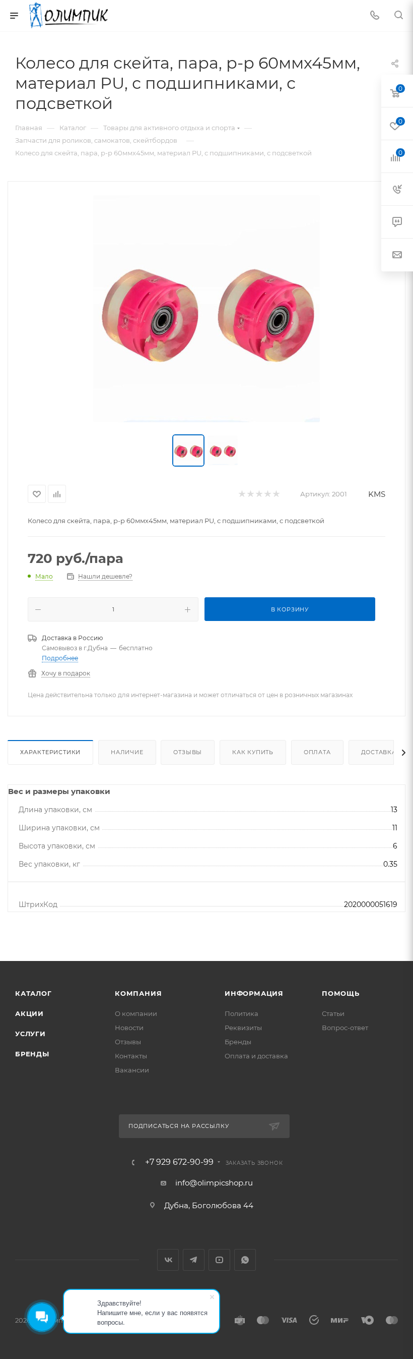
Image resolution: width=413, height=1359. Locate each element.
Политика (241, 1013)
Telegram (193, 1260)
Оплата (317, 752)
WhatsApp (245, 1260)
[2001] (206, 308)
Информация (254, 993)
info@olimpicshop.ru (214, 1182)
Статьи (333, 1013)
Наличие (127, 752)
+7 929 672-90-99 (179, 1162)
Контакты (131, 1056)
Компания (138, 993)
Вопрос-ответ (345, 1028)
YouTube (219, 1260)
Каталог (33, 993)
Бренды (32, 1054)
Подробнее (60, 658)
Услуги (30, 1034)
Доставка (378, 752)
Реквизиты (243, 1028)
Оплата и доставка (256, 1056)
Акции (29, 1013)
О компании (136, 1013)
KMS (376, 494)
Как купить (252, 752)
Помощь (341, 993)
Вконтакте (168, 1260)
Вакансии (132, 1070)
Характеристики (50, 752)
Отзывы (187, 752)
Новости (129, 1028)
